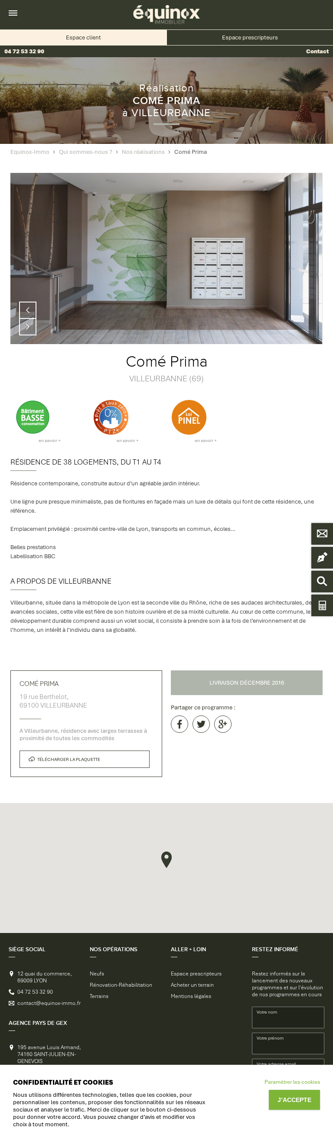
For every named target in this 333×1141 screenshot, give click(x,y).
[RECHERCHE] (322, 581)
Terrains (99, 996)
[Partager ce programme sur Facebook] (179, 724)
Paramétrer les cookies (292, 1082)
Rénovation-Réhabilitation (121, 985)
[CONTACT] (322, 534)
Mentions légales (191, 996)
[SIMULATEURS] (322, 605)
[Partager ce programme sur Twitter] (201, 724)
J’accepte (294, 1099)
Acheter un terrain (192, 985)
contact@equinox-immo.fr (49, 1003)
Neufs (97, 973)
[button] (166, 859)
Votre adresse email (276, 1064)
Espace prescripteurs (196, 973)
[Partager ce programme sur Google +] (223, 724)
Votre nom (267, 1012)
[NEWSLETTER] (322, 558)
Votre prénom (270, 1038)
